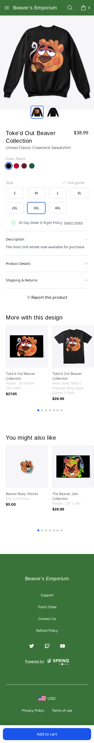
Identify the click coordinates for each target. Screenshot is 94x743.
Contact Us (47, 619)
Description (15, 239)
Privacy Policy (33, 710)
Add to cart (47, 734)
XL (79, 193)
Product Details (18, 263)
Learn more (73, 222)
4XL (57, 208)
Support (47, 595)
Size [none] (9, 182)
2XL (14, 208)
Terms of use (62, 710)
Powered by (34, 661)
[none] (73, 182)
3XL (36, 208)
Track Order (47, 607)
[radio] (15, 193)
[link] (26, 346)
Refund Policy (47, 630)
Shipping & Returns (22, 280)
